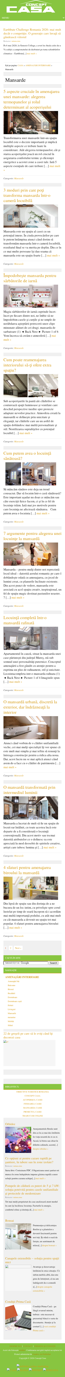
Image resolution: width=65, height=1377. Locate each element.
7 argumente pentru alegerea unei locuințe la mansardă (32, 535)
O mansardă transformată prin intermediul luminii (29, 789)
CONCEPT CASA (32, 1095)
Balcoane (11, 985)
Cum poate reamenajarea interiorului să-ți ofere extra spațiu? (27, 365)
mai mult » (32, 53)
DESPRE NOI (16, 1346)
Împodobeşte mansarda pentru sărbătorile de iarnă (29, 277)
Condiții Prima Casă (18, 1301)
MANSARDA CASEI (32, 1107)
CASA (20, 65)
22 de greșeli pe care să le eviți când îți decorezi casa (28, 1035)
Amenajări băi (13, 981)
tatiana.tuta (16, 41)
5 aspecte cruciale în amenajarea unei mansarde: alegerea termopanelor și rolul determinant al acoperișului (31, 99)
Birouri (11, 989)
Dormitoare (12, 997)
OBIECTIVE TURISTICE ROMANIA (32, 1091)
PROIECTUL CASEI (32, 1111)
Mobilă (11, 1021)
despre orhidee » (40, 1148)
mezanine (11, 1017)
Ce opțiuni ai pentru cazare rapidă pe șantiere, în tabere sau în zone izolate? (29, 1160)
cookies (22, 1350)
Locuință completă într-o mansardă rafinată (25, 620)
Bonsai (9, 1220)
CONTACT (28, 1346)
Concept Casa (33, 7)
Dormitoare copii (15, 1001)
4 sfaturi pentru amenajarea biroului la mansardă (27, 869)
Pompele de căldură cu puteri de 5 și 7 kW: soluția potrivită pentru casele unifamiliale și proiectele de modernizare (32, 1189)
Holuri (10, 1005)
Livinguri (11, 1009)
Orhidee (10, 1124)
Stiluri (10, 1025)
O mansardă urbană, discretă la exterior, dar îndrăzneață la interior (30, 707)
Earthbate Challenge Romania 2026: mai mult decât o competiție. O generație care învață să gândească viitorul (32, 33)
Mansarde (19, 178)
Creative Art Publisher (41, 1354)
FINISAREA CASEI (32, 1103)
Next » (18, 947)
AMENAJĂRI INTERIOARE (38, 65)
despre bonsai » (49, 1245)
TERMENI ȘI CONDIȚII (44, 1346)
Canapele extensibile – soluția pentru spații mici (32, 1260)
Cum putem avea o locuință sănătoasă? (27, 455)
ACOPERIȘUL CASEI (32, 1099)
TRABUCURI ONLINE (32, 1115)
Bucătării (11, 993)
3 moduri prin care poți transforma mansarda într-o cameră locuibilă (26, 195)
